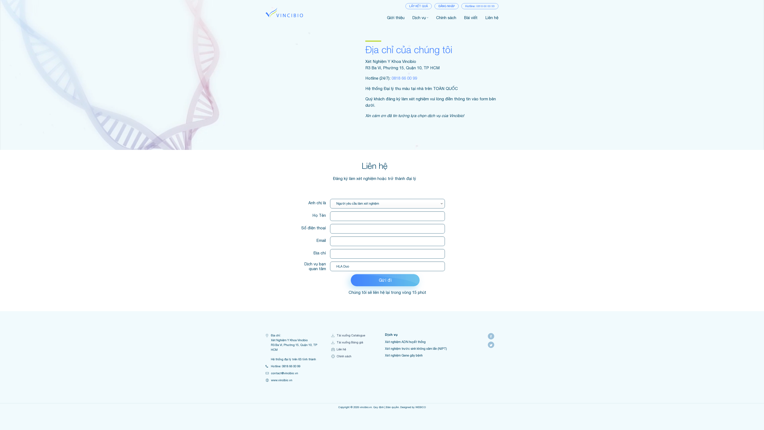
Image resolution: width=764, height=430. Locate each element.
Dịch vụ (419, 17)
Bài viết (470, 17)
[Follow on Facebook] (491, 336)
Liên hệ (491, 17)
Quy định (378, 407)
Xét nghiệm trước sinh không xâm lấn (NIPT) (416, 348)
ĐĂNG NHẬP (446, 6)
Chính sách (446, 17)
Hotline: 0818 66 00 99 (480, 6)
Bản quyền (392, 407)
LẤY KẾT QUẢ (418, 6)
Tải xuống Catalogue (351, 335)
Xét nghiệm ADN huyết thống (405, 342)
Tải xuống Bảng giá (350, 342)
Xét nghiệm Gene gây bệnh (404, 355)
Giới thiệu (395, 17)
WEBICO (420, 407)
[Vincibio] (284, 13)
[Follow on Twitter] (491, 345)
